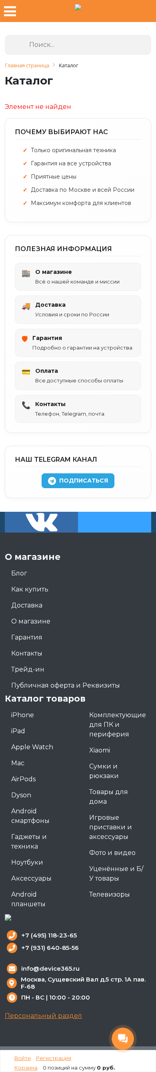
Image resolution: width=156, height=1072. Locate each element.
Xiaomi (99, 750)
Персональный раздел (43, 1016)
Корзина (26, 1067)
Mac (17, 763)
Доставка (26, 605)
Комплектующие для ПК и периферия (117, 724)
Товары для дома (108, 796)
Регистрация (53, 1058)
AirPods (23, 779)
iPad (18, 731)
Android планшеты (28, 899)
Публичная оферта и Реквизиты (65, 685)
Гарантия (26, 637)
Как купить (29, 589)
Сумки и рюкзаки (104, 771)
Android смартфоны (30, 816)
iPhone (22, 715)
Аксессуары (31, 878)
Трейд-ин (27, 669)
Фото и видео (112, 853)
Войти (22, 1058)
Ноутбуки (27, 862)
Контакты (26, 653)
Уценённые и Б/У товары (116, 873)
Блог (19, 573)
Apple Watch (32, 747)
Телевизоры (109, 894)
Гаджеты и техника (29, 841)
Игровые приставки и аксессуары (110, 827)
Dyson (21, 795)
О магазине (30, 621)
